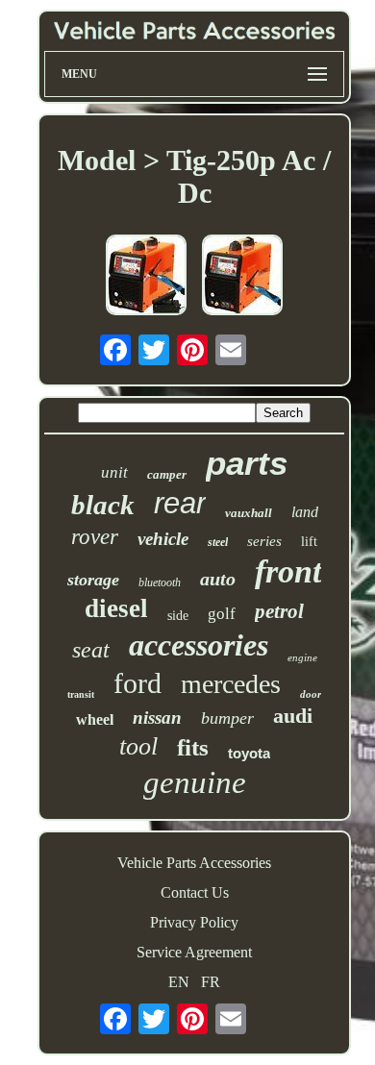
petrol (279, 611)
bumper (227, 718)
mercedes (231, 684)
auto (218, 578)
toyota (249, 753)
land (304, 512)
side (177, 615)
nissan (157, 717)
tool (138, 746)
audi (292, 716)
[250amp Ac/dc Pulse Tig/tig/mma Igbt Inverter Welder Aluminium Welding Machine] (242, 277)
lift (309, 541)
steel (218, 542)
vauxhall (248, 513)
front (288, 571)
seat (91, 649)
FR (210, 982)
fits (193, 747)
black (103, 504)
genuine (194, 782)
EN (178, 982)
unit (114, 472)
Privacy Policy (194, 922)
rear (180, 503)
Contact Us (195, 892)
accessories (198, 645)
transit (80, 694)
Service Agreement (194, 952)
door (310, 694)
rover (94, 537)
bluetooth (159, 582)
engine (302, 657)
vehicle (163, 539)
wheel (94, 719)
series (264, 541)
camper (167, 474)
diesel (116, 608)
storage (93, 579)
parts (247, 463)
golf (222, 614)
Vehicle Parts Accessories (194, 862)
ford (137, 683)
